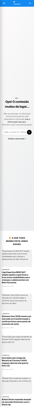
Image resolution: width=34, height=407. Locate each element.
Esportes (6, 269)
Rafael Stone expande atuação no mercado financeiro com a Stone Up (16, 402)
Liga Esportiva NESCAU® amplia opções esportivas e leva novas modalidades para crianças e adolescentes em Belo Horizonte (16, 277)
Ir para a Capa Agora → (17, 139)
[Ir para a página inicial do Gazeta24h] (17, 3)
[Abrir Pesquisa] (30, 3)
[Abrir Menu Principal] (4, 3)
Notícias (6, 396)
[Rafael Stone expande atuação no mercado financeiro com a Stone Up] (17, 385)
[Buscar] (29, 132)
